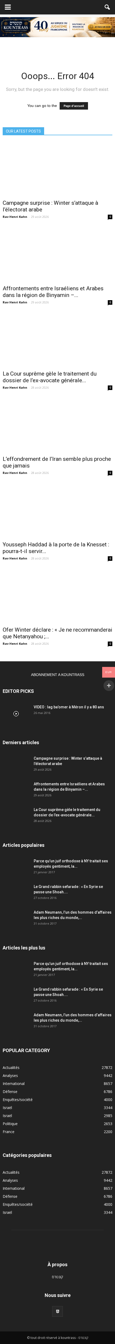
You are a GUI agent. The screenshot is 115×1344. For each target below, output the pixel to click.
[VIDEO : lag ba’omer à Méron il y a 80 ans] (16, 713)
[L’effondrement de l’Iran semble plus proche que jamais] (57, 425)
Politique (10, 1123)
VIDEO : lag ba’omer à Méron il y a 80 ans (69, 707)
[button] (107, 7)
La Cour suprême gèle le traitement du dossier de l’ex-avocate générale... (50, 377)
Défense (10, 1091)
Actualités (11, 1067)
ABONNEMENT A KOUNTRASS (57, 675)
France (8, 1131)
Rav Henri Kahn (15, 217)
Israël (7, 1107)
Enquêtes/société (18, 1099)
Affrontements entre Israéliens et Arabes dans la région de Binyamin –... (53, 291)
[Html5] (57, 1311)
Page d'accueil (74, 105)
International (14, 1083)
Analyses (10, 1075)
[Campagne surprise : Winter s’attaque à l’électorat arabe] (57, 169)
